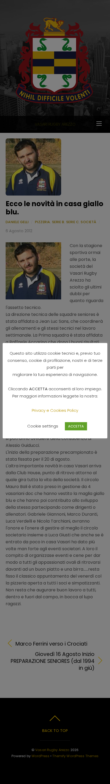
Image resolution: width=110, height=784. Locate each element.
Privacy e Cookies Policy (55, 410)
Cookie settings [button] (42, 426)
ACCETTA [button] (76, 426)
